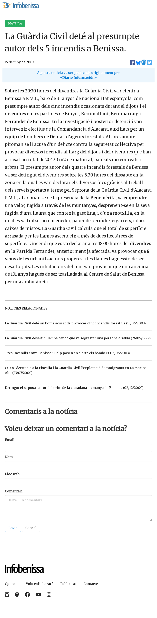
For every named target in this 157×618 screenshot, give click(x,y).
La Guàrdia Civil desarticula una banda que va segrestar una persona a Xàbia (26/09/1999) (78, 338)
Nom (9, 457)
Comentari (13, 491)
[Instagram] (49, 594)
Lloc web (12, 474)
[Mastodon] (17, 594)
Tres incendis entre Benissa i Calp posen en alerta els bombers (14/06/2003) (67, 353)
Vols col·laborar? (39, 584)
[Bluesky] (7, 594)
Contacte (90, 584)
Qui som (12, 584)
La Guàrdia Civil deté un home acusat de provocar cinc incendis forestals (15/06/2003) (75, 323)
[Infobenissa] (20, 5)
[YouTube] (38, 594)
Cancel (31, 528)
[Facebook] (27, 594)
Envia (13, 528)
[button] (151, 5)
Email (10, 440)
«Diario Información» (78, 77)
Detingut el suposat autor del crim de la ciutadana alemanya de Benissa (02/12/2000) (74, 388)
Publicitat (68, 584)
